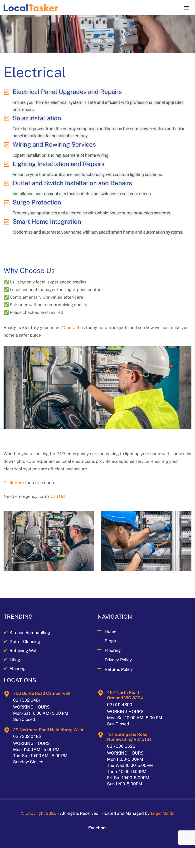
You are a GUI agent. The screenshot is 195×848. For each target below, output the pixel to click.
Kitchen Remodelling (27, 632)
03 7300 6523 (121, 746)
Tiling (12, 659)
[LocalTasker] (31, 7)
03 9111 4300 (119, 704)
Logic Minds (162, 813)
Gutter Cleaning (22, 641)
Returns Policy (119, 669)
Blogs (110, 640)
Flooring (15, 668)
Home (111, 631)
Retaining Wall (21, 650)
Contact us (74, 327)
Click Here (14, 482)
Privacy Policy (118, 659)
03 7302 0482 (27, 736)
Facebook (98, 827)
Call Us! (57, 496)
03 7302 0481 (26, 700)
